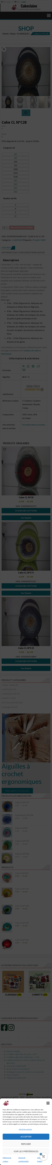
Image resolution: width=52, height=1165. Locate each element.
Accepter (26, 1137)
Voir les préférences (26, 1151)
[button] (48, 1103)
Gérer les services (25, 1129)
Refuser (26, 1144)
